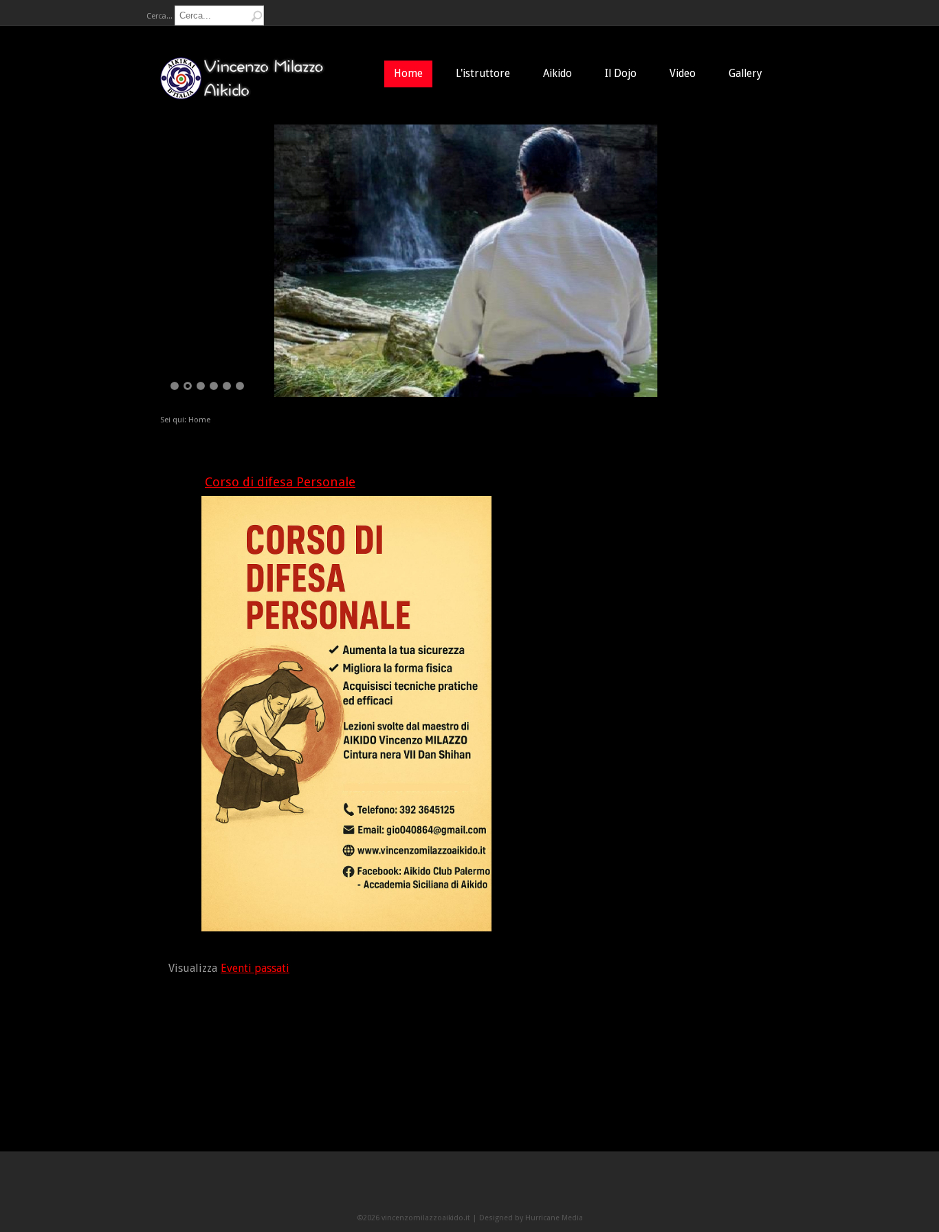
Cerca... (159, 16)
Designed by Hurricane (520, 1217)
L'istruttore (483, 73)
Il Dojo (621, 73)
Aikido (557, 73)
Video (683, 73)
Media (572, 1217)
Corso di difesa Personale (280, 482)
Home (408, 73)
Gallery (745, 73)
